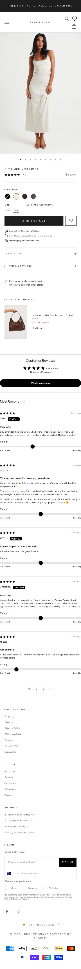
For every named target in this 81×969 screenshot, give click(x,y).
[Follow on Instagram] (18, 911)
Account (9, 740)
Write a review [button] (40, 383)
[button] (49, 689)
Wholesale (10, 789)
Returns (9, 722)
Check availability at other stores (26, 284)
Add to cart (34, 221)
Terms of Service (21, 899)
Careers (8, 795)
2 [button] (36, 688)
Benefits (8, 777)
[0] (74, 18)
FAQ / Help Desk (12, 734)
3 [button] (43, 688)
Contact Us (10, 751)
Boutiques (10, 771)
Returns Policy (12, 728)
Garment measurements (40, 204)
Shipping (9, 716)
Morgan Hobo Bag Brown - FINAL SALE (53, 316)
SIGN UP (67, 862)
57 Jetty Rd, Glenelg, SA (16, 826)
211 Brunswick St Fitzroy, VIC (19, 814)
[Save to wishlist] (70, 221)
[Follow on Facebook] (6, 911)
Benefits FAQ (11, 746)
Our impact (10, 783)
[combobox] (12, 873)
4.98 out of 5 (52, 368)
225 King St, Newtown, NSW (19, 832)
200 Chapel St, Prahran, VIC (19, 820)
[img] (7, 413)
